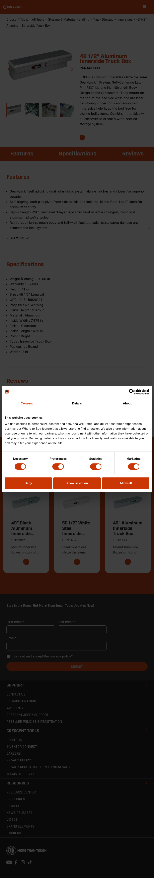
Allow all (126, 483)
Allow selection (77, 483)
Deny (28, 483)
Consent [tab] (27, 403)
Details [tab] (77, 403)
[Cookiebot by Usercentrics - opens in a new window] (131, 392)
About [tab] (127, 403)
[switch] (58, 466)
